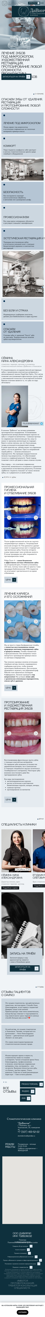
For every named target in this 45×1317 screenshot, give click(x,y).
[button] (34, 3)
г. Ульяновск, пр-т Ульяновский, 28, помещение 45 (29, 1127)
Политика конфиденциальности (23, 1241)
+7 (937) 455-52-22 (28, 1132)
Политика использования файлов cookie (23, 1242)
